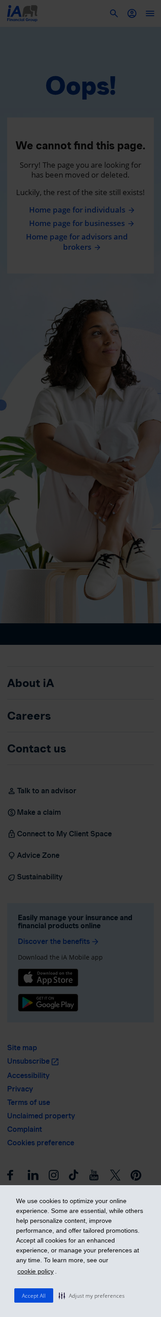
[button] (92, 1295)
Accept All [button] (34, 1296)
